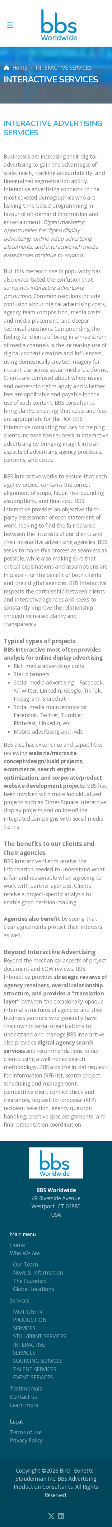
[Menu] (10, 25)
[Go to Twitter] (51, 1516)
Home (19, 67)
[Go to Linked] (60, 1516)
